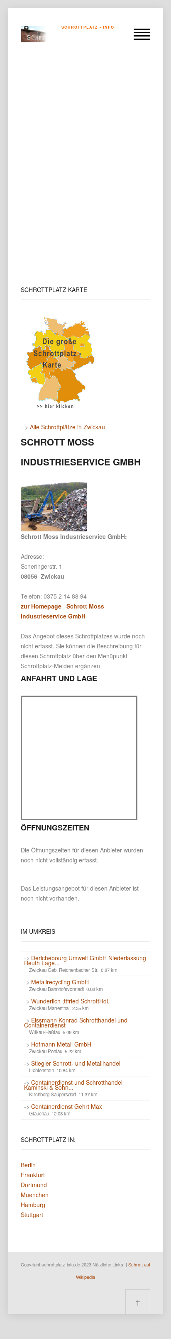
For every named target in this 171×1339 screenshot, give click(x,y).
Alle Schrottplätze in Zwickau (67, 427)
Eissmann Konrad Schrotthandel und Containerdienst (75, 1022)
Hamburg (33, 1204)
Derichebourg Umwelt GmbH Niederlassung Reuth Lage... (85, 960)
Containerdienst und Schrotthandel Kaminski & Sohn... (73, 1084)
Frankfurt (33, 1175)
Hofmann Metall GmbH (61, 1044)
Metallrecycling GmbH (60, 982)
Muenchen (35, 1194)
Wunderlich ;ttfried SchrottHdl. (70, 1001)
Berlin (28, 1165)
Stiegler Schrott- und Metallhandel (75, 1063)
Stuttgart (32, 1214)
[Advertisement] (85, 169)
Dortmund (34, 1185)
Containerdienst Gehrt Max (66, 1106)
